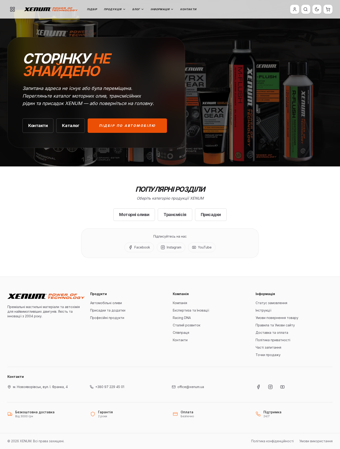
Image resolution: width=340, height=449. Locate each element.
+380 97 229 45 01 (109, 387)
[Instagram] (270, 387)
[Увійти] (294, 9)
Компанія (180, 303)
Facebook (142, 247)
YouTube (205, 247)
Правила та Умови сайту (275, 325)
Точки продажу (268, 355)
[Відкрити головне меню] (12, 9)
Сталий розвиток (186, 325)
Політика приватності (273, 340)
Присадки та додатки (107, 310)
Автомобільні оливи (106, 303)
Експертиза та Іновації (191, 310)
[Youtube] (282, 387)
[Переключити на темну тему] (316, 9)
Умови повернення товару (277, 318)
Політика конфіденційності (272, 441)
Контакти (188, 9)
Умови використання (316, 441)
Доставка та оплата (272, 332)
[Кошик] (328, 9)
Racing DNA (182, 318)
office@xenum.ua (190, 387)
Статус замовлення (271, 303)
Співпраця (181, 332)
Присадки (211, 214)
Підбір (92, 9)
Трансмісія (175, 214)
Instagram (174, 247)
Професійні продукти (107, 318)
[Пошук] (305, 9)
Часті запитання (268, 347)
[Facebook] (258, 387)
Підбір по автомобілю (127, 125)
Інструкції (263, 310)
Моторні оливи (134, 214)
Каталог (70, 125)
